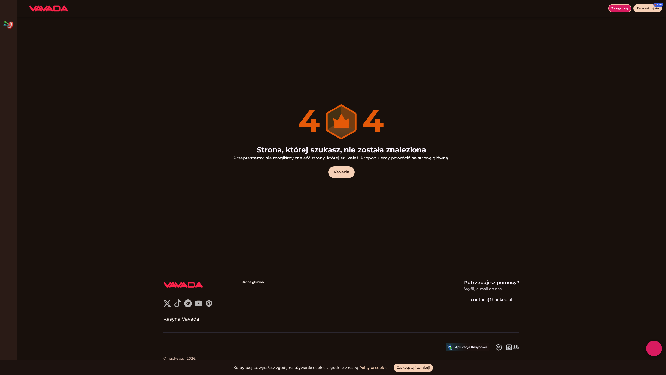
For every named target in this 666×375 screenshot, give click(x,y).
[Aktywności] (8, 25)
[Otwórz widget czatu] (654, 348)
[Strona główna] (48, 8)
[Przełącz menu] (8, 8)
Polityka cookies (374, 367)
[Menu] (24, 8)
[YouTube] (198, 305)
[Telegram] (188, 305)
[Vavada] (8, 41)
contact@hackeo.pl (492, 299)
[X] (167, 305)
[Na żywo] (8, 55)
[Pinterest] (209, 305)
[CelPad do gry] (8, 82)
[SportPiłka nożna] (8, 69)
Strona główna (252, 282)
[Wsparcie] (8, 99)
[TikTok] (178, 305)
